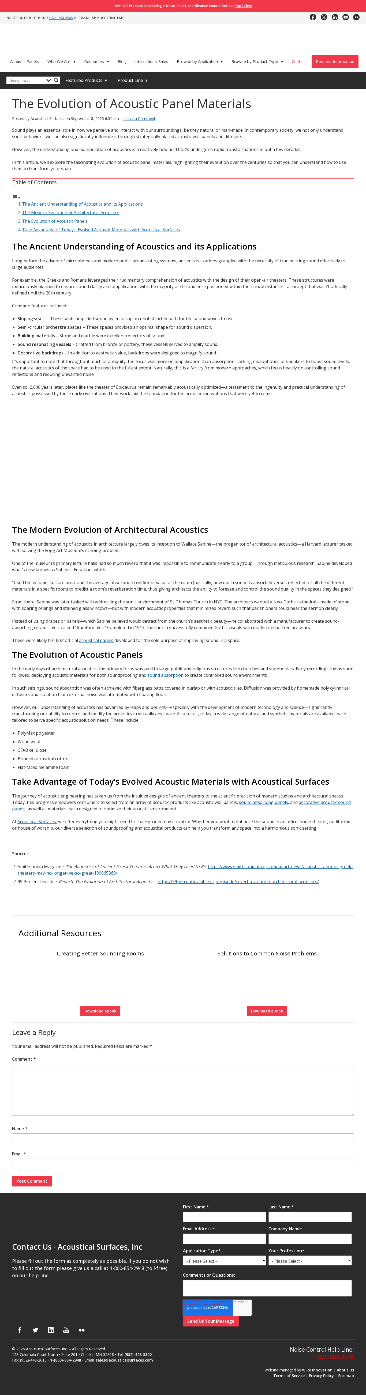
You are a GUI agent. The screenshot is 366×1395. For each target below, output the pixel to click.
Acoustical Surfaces (36, 822)
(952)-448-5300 (138, 1354)
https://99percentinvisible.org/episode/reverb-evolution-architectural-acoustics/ (238, 881)
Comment (24, 1059)
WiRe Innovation (317, 1370)
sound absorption (165, 675)
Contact (299, 61)
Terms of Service (289, 1375)
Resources (96, 61)
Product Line (133, 80)
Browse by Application (200, 61)
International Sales (151, 61)
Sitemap (346, 1375)
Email (19, 1154)
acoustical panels (96, 640)
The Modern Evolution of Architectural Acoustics (70, 213)
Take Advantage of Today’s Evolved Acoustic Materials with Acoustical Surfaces (101, 230)
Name (20, 1129)
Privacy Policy (321, 1375)
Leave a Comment (139, 118)
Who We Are (61, 61)
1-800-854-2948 (61, 18)
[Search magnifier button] (56, 80)
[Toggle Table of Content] (16, 198)
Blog (122, 61)
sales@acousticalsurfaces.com (124, 1360)
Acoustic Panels (24, 61)
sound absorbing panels (263, 802)
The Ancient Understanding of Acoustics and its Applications (82, 204)
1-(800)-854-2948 (65, 1360)
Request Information (335, 61)
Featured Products (86, 80)
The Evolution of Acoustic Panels (55, 221)
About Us (345, 1370)
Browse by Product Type (257, 61)
